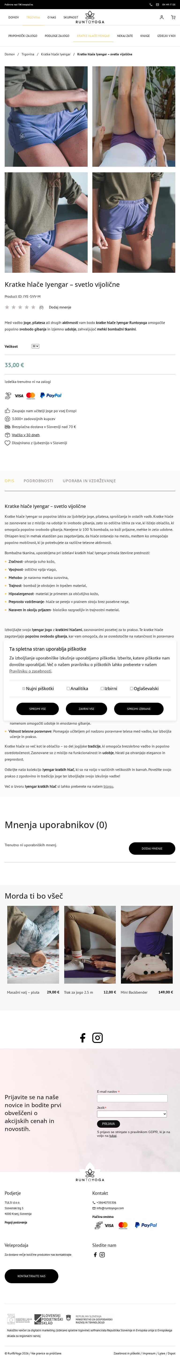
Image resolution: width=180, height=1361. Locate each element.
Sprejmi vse (37, 709)
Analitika (79, 688)
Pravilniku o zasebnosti (30, 671)
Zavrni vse (86, 709)
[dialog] (90, 680)
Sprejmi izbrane (139, 709)
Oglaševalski (146, 688)
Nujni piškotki (40, 688)
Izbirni (111, 688)
